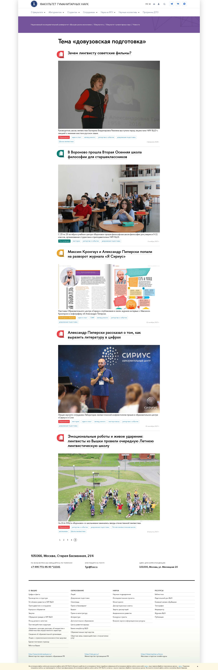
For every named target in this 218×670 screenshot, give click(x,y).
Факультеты (99, 24)
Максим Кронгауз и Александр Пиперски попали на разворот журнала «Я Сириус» (110, 254)
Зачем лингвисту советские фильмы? (99, 53)
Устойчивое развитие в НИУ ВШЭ (41, 602)
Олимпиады (75, 602)
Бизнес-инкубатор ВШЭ (79, 628)
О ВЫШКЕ (33, 590)
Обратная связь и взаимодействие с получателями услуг (89, 637)
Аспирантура (75, 617)
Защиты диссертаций (120, 609)
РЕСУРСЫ (159, 590)
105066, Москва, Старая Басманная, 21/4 (62, 556)
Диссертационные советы (123, 606)
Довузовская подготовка (80, 598)
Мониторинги (118, 602)
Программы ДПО (151, 12)
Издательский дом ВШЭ (163, 598)
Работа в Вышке (34, 645)
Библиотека (159, 594)
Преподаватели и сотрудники (40, 606)
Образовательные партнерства (82, 632)
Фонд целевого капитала (38, 621)
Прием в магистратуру (79, 613)
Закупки (31, 613)
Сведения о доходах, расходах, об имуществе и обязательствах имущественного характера (46, 629)
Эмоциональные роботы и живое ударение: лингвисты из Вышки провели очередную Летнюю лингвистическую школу (111, 441)
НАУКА (116, 590)
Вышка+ (73, 609)
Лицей (73, 594)
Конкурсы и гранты (120, 617)
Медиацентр (159, 609)
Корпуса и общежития (37, 609)
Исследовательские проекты (123, 598)
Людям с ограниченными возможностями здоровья (47, 638)
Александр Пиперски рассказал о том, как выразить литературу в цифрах (104, 335)
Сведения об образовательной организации (45, 634)
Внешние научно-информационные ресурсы (129, 621)
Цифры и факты (34, 594)
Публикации (159, 617)
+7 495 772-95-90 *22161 (45, 567)
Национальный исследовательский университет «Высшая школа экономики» (61, 24)
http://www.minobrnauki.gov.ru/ (40, 654)
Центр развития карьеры (80, 624)
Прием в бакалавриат (79, 606)
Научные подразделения (122, 594)
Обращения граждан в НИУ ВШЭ (41, 617)
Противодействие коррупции (40, 624)
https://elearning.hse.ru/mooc (152, 654)
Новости (136, 24)
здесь (146, 666)
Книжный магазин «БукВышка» (166, 602)
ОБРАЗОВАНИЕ (77, 590)
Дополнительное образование (82, 621)
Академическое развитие (122, 613)
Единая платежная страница (39, 642)
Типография (159, 606)
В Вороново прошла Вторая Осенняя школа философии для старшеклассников (105, 154)
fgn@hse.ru (91, 567)
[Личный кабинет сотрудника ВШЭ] (158, 4)
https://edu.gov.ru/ (92, 654)
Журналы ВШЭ (160, 613)
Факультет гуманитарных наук (64, 4)
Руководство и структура (38, 598)
